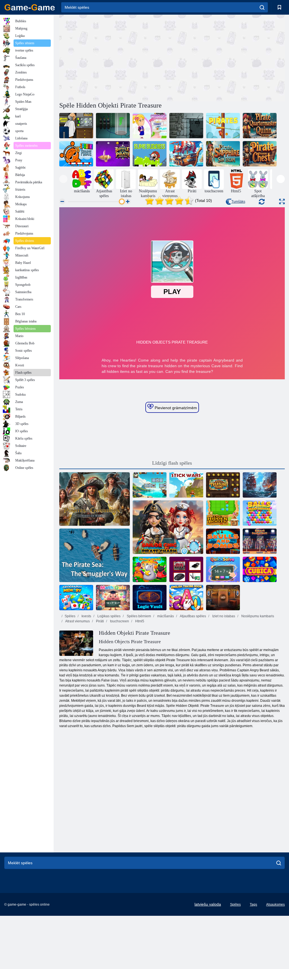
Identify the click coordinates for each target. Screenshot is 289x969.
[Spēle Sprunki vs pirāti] (76, 153)
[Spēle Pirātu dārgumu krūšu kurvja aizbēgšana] (260, 153)
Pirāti (99, 621)
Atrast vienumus (77, 621)
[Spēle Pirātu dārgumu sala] (223, 485)
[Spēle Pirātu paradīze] (150, 485)
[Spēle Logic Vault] (150, 597)
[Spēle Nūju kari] (186, 485)
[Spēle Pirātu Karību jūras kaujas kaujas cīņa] (113, 153)
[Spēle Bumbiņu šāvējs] (260, 513)
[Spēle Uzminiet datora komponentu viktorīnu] (186, 569)
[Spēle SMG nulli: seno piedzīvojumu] (186, 125)
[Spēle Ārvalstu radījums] (76, 125)
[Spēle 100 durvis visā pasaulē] (223, 597)
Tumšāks (238, 202)
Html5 (139, 621)
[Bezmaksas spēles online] (29, 7)
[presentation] (63, 179)
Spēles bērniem (138, 616)
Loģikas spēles (109, 616)
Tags (253, 904)
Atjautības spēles (192, 616)
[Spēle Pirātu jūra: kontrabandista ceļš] (94, 555)
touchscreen (119, 621)
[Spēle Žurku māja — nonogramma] (150, 569)
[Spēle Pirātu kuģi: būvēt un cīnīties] (260, 485)
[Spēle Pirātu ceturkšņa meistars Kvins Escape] (260, 125)
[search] (262, 7)
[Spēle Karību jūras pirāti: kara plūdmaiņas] (94, 499)
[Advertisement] (115, 57)
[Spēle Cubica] (260, 569)
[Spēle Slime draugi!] (150, 153)
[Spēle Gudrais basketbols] (260, 541)
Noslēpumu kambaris (257, 616)
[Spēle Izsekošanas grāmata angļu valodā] (186, 597)
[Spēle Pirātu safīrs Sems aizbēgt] (223, 153)
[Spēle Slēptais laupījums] (223, 513)
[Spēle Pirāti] (223, 125)
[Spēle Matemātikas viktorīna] (113, 597)
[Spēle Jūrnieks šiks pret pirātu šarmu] (168, 527)
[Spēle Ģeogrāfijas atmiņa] (76, 597)
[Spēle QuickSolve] (223, 569)
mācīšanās (165, 616)
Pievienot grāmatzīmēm (175, 408)
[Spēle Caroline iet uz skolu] (150, 125)
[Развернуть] (282, 201)
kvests (86, 616)
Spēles (70, 616)
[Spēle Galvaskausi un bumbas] (223, 541)
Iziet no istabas (223, 616)
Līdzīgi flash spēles (172, 463)
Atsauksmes (275, 904)
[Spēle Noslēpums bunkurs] (113, 125)
